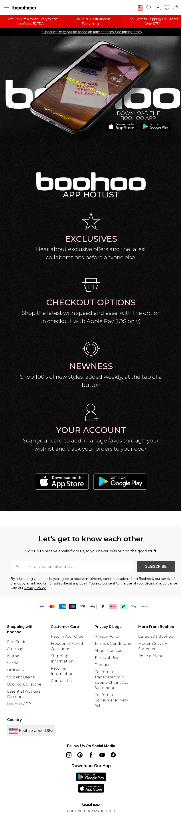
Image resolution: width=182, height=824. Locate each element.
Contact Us (61, 681)
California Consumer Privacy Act (111, 700)
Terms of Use (106, 658)
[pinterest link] (80, 755)
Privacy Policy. (35, 588)
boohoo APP (19, 704)
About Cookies (108, 651)
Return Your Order (68, 636)
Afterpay (15, 649)
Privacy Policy (107, 636)
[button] (140, 8)
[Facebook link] (91, 755)
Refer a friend (151, 656)
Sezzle (12, 663)
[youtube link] (102, 755)
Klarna (13, 656)
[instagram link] (68, 755)
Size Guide (16, 642)
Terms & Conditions (113, 643)
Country (14, 720)
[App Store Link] (91, 782)
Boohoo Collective (24, 684)
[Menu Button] (6, 7)
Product (102, 665)
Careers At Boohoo (155, 636)
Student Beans (21, 677)
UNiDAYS (15, 670)
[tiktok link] (113, 755)
